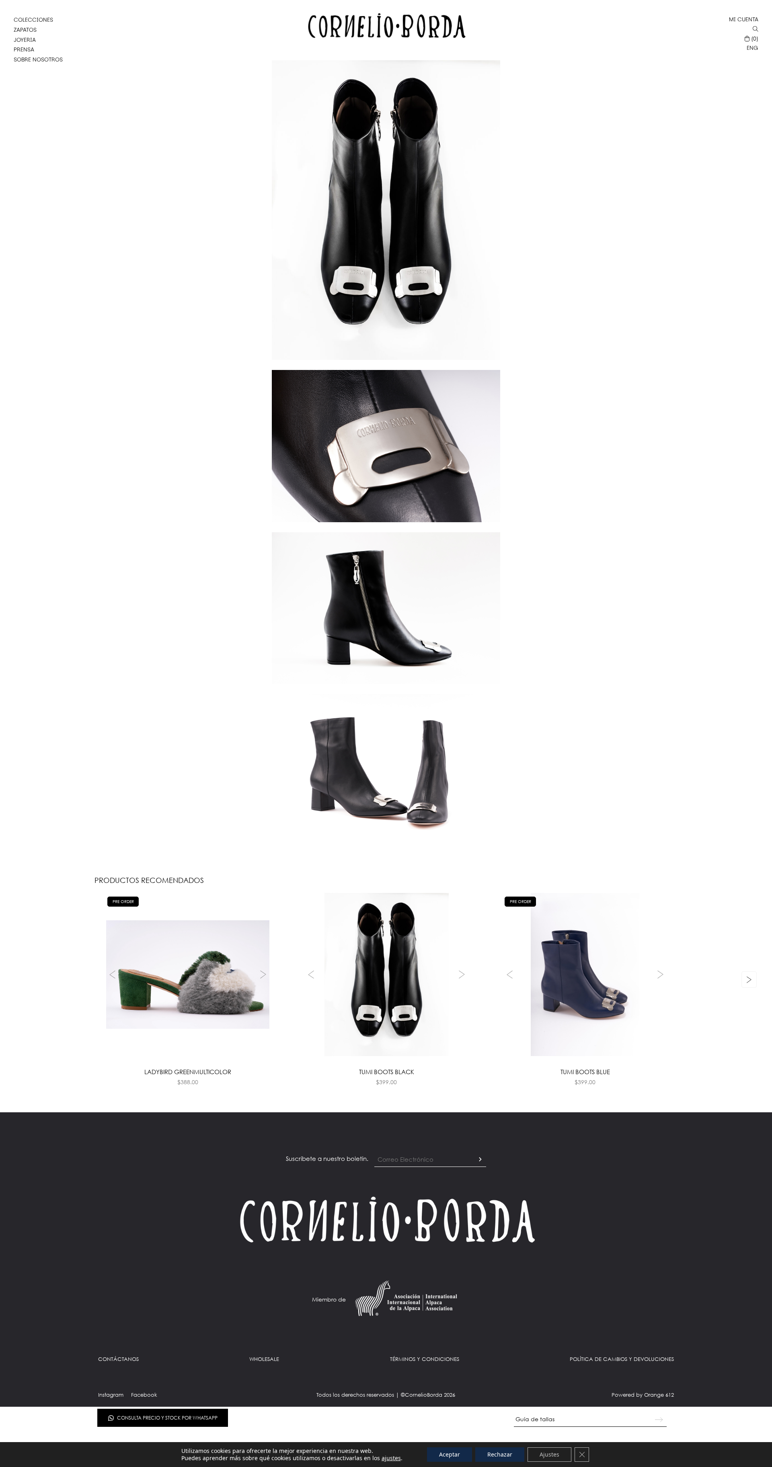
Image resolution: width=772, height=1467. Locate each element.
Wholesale (264, 1359)
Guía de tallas (534, 1419)
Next (264, 975)
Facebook (144, 1394)
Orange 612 (659, 1394)
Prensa (24, 49)
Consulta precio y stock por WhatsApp (167, 1418)
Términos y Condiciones (424, 1359)
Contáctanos (118, 1359)
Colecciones (33, 20)
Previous (111, 975)
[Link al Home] (386, 1219)
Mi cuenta (743, 19)
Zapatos (25, 30)
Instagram (110, 1394)
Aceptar (449, 1454)
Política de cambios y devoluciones (622, 1359)
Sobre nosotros (38, 59)
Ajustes (549, 1454)
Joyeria (25, 40)
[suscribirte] (480, 1159)
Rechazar (499, 1454)
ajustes (391, 1458)
